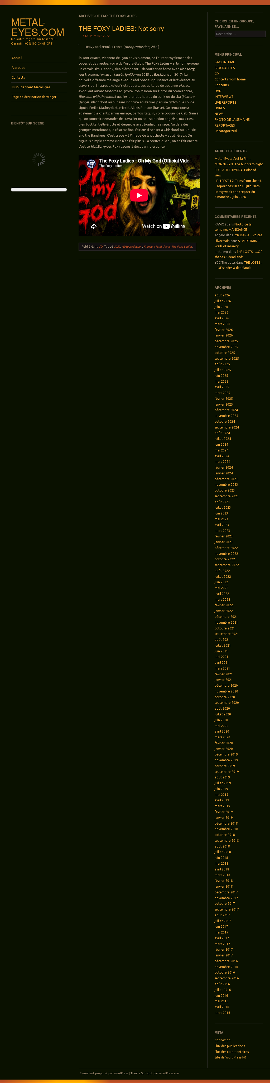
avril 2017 (222, 938)
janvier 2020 (224, 748)
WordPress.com (169, 1073)
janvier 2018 (224, 886)
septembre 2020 (227, 702)
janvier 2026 (224, 335)
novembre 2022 (226, 553)
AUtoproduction (132, 246)
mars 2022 (222, 599)
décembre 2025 (226, 341)
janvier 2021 (224, 679)
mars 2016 (222, 1012)
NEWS (219, 113)
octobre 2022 (225, 559)
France (148, 246)
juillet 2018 (223, 852)
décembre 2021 (226, 616)
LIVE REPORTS (225, 102)
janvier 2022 (224, 611)
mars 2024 (222, 461)
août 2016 (222, 984)
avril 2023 (222, 525)
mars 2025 (222, 392)
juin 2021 (221, 651)
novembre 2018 (226, 829)
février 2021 (224, 674)
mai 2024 (221, 450)
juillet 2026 (223, 301)
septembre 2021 (227, 634)
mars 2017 (222, 944)
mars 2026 (222, 324)
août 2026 (222, 295)
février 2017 (224, 949)
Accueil (17, 58)
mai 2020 (221, 726)
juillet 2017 (223, 921)
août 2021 (222, 639)
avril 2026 (222, 318)
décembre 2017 (226, 892)
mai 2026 (221, 312)
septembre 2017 (227, 909)
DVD (218, 91)
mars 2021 (222, 668)
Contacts (18, 77)
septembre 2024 (227, 427)
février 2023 (224, 536)
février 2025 (224, 398)
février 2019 (224, 812)
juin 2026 (221, 307)
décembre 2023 (226, 479)
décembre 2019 (226, 754)
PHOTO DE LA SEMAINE (232, 119)
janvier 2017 (224, 955)
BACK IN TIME (225, 62)
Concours (222, 85)
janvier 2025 (224, 404)
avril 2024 (222, 456)
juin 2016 (221, 995)
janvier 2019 (224, 817)
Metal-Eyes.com (37, 26)
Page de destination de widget (34, 97)
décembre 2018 (226, 823)
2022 (117, 246)
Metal (158, 246)
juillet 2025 (223, 370)
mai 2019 (221, 794)
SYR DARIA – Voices (248, 235)
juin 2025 (221, 375)
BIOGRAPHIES (225, 68)
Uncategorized (226, 131)
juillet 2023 (223, 507)
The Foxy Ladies (181, 246)
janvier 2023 (224, 542)
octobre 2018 (225, 834)
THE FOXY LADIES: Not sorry (121, 28)
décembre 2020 (226, 685)
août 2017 (222, 915)
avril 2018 (222, 869)
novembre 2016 (226, 967)
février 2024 (224, 467)
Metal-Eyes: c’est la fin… (232, 158)
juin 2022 (221, 582)
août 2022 (222, 570)
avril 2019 (222, 800)
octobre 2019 (225, 766)
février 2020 (224, 743)
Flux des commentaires (232, 1051)
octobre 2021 (225, 628)
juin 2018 (221, 857)
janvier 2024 (224, 473)
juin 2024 (221, 444)
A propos (18, 67)
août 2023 (222, 502)
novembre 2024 (226, 415)
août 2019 (222, 777)
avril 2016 (222, 1007)
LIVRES (220, 108)
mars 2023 (222, 530)
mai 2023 (221, 519)
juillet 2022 (223, 576)
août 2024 (222, 433)
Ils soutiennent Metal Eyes (31, 87)
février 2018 (224, 880)
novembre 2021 (226, 622)
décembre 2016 (226, 961)
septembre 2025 (227, 358)
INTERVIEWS (224, 96)
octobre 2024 (225, 421)
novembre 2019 (226, 760)
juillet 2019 (223, 783)
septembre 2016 (227, 978)
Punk (166, 246)
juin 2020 (221, 720)
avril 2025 (222, 387)
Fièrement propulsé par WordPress (104, 1073)
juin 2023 (221, 513)
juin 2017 (221, 926)
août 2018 (222, 846)
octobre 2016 (225, 972)
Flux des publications (230, 1046)
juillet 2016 (223, 989)
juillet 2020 (223, 714)
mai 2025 (221, 381)
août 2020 (222, 708)
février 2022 (224, 605)
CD (101, 246)
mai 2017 (221, 932)
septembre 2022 (227, 565)
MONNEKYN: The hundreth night (239, 164)
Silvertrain (222, 241)
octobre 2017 (225, 903)
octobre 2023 (225, 490)
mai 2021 (221, 656)
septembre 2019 (227, 771)
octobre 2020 (225, 697)
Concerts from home (230, 79)
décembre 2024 (226, 410)
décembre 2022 (226, 548)
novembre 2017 (226, 898)
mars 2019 (222, 806)
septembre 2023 (227, 496)
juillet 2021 (223, 645)
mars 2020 (222, 737)
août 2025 (222, 364)
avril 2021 (222, 662)
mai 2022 (221, 588)
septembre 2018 (227, 840)
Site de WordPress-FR (230, 1057)
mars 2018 (222, 875)
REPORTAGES (225, 125)
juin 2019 (221, 789)
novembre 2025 (226, 347)
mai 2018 (221, 863)
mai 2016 (221, 1001)
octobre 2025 (225, 352)
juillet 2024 (223, 438)
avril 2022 (222, 593)
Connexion (222, 1040)
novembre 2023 (226, 484)
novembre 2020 (226, 691)
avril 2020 (222, 731)
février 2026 (224, 329)
